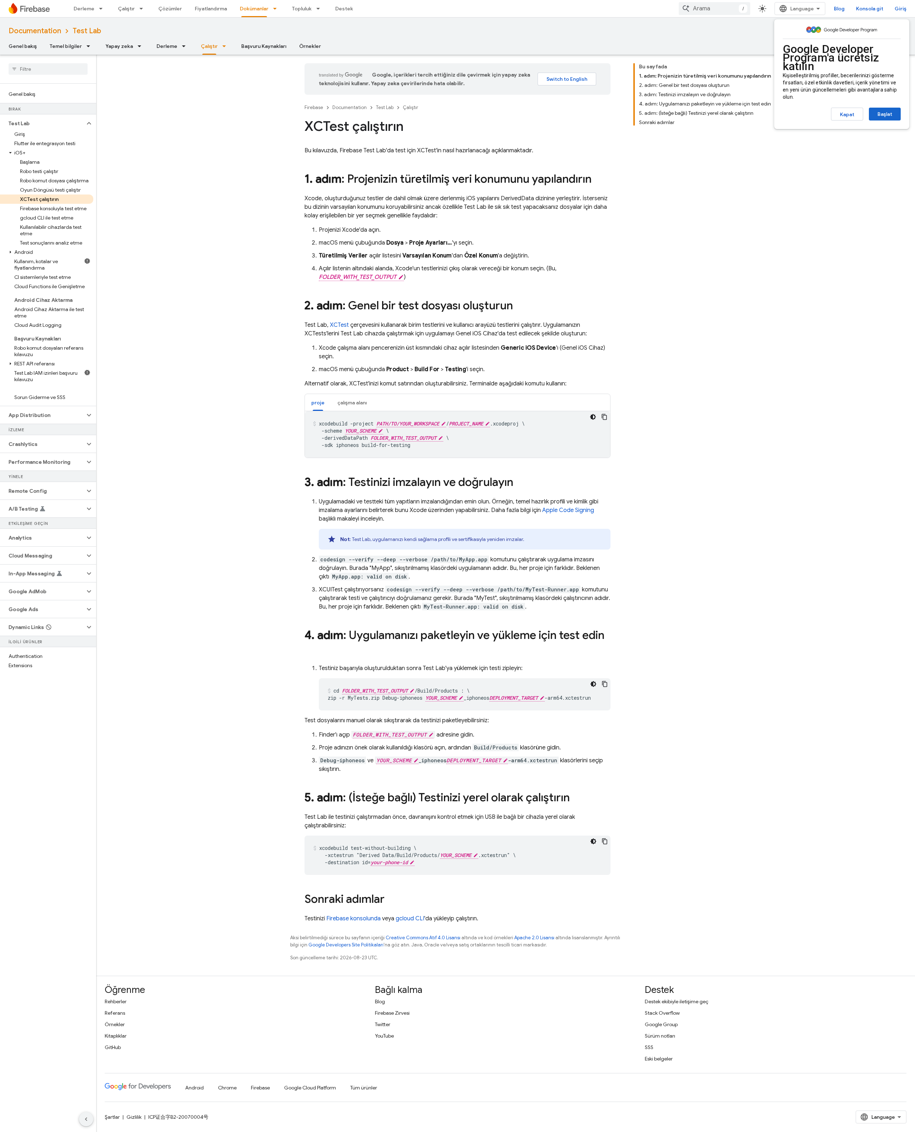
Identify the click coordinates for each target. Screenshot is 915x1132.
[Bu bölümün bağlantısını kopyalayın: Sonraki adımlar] (392, 900)
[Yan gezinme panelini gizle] (86, 1119)
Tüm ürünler (363, 1087)
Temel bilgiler (66, 46)
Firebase (314, 107)
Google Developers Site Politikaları (346, 945)
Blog (839, 8)
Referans (115, 1013)
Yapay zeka (119, 46)
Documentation (35, 30)
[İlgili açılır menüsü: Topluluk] (320, 8)
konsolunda (353, 918)
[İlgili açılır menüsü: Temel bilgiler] (90, 46)
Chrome (227, 1087)
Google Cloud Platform (310, 1087)
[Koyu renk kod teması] (593, 417)
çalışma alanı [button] (352, 402)
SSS (649, 1047)
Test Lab (87, 30)
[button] (42, 123)
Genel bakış (23, 46)
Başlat (884, 114)
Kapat (847, 114)
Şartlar (112, 1117)
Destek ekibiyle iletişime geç (676, 1001)
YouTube (384, 1036)
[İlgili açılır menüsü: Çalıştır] (143, 8)
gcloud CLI (410, 918)
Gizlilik (134, 1117)
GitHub (113, 1047)
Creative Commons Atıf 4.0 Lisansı (423, 938)
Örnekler (310, 46)
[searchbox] (48, 69)
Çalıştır (126, 8)
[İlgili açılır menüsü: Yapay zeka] (141, 46)
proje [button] (318, 402)
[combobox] (714, 8)
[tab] (318, 402)
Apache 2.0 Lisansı (534, 938)
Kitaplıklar (116, 1036)
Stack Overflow (662, 1013)
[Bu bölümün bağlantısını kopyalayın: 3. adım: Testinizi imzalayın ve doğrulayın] (520, 483)
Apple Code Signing (568, 510)
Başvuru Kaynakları (263, 46)
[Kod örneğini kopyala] (604, 417)
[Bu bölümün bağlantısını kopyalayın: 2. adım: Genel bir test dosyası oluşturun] (520, 306)
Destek (344, 8)
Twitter (382, 1024)
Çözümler (170, 8)
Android (194, 1087)
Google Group (661, 1024)
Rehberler (116, 1001)
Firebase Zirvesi (392, 1013)
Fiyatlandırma (211, 8)
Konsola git (869, 8)
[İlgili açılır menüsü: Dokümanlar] (277, 8)
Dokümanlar (254, 8)
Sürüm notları (660, 1036)
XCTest (339, 325)
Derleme (84, 8)
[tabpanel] (457, 434)
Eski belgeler (659, 1058)
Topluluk (302, 8)
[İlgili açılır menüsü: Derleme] (103, 8)
